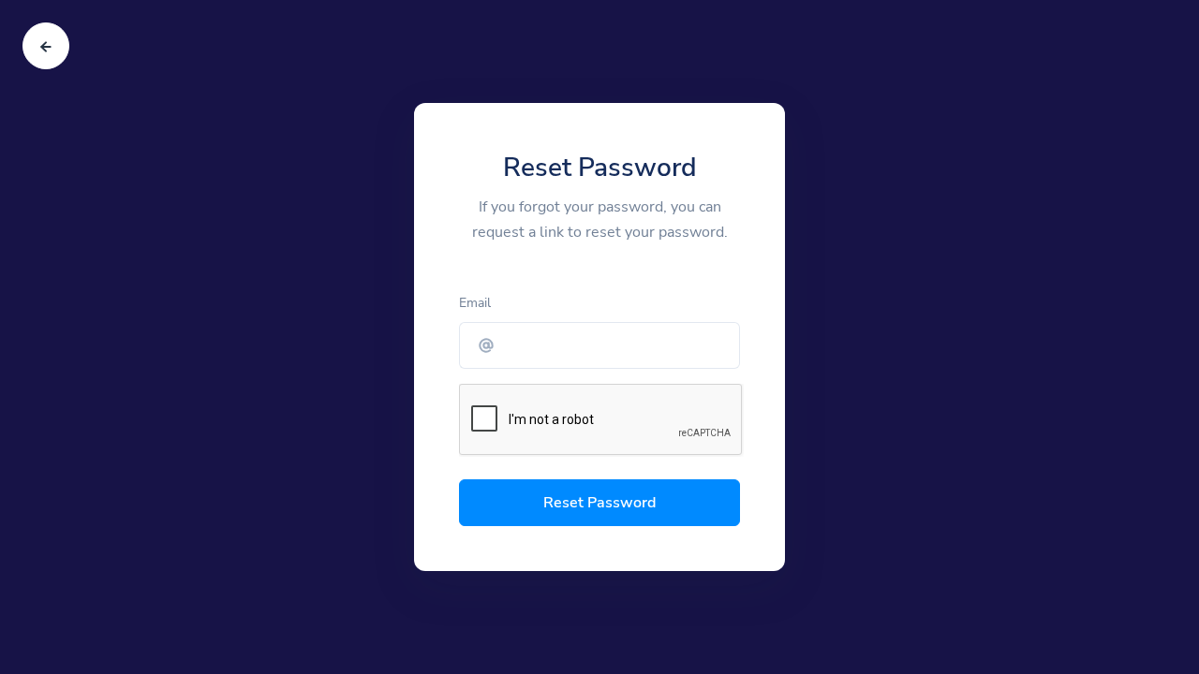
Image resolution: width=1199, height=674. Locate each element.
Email (475, 303)
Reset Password (599, 502)
